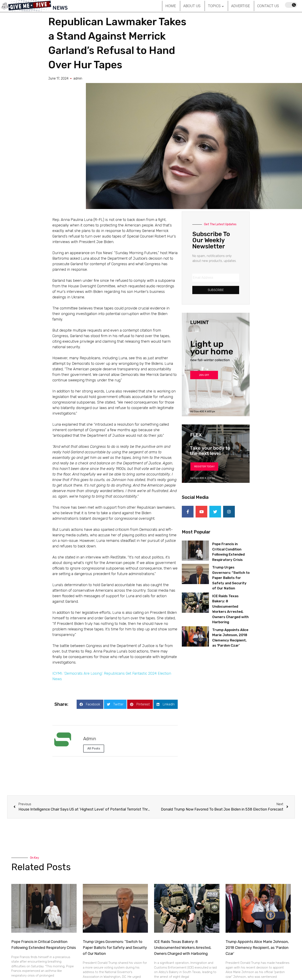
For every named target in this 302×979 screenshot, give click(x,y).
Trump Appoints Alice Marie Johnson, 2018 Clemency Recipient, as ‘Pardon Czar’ (257, 947)
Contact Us (268, 6)
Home (170, 6)
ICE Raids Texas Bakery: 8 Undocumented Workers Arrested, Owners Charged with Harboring (182, 947)
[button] (90, 704)
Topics (214, 6)
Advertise (240, 6)
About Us (192, 6)
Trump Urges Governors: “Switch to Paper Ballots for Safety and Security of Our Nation (231, 577)
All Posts (93, 748)
